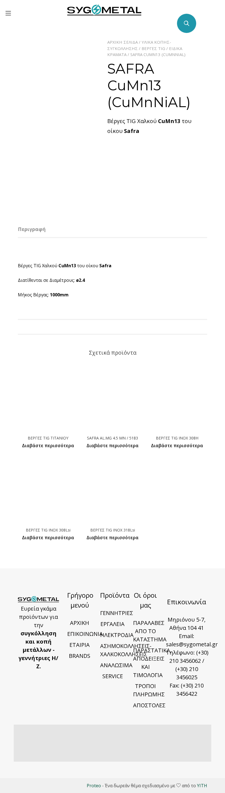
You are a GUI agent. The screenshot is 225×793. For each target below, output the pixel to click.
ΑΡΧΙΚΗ (79, 623)
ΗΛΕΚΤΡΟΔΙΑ (117, 635)
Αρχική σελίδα (122, 42)
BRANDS (79, 656)
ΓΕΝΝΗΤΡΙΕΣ (116, 613)
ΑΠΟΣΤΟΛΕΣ (149, 705)
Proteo (94, 786)
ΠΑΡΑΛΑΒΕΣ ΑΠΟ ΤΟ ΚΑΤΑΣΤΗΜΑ (150, 631)
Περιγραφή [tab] (32, 229)
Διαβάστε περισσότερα (48, 446)
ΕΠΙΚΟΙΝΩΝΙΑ (85, 634)
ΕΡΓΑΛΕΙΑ (112, 624)
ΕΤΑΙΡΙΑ (79, 645)
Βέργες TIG (153, 48)
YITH (202, 786)
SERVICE (112, 676)
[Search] (186, 23)
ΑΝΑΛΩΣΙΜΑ (116, 665)
